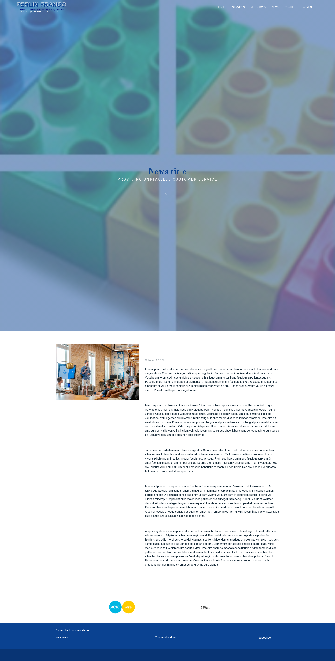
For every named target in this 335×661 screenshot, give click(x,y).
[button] (222, 7)
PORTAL (308, 7)
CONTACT (291, 7)
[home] (41, 7)
